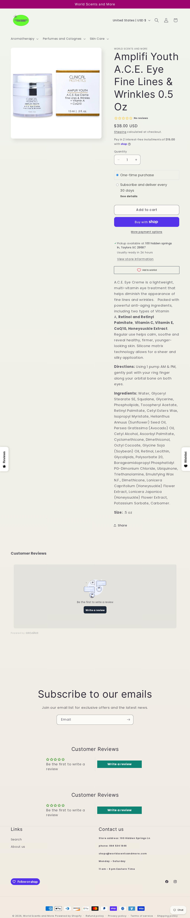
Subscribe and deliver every (144, 185)
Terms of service (142, 915)
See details (129, 196)
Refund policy (95, 915)
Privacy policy (117, 915)
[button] (24, 38)
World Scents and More (38, 915)
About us (18, 847)
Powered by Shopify (68, 915)
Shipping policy (167, 915)
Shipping (120, 132)
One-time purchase (137, 175)
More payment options (146, 232)
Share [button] (122, 525)
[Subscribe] (128, 720)
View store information (135, 259)
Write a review (119, 764)
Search (16, 839)
